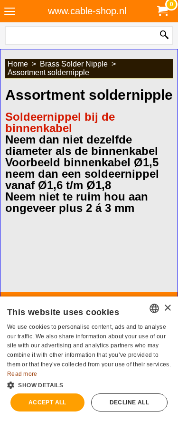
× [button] (167, 308)
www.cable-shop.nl (87, 11)
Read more (22, 374)
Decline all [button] (129, 402)
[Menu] (9, 12)
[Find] (164, 35)
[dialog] (89, 359)
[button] (89, 384)
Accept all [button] (47, 402)
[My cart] (162, 11)
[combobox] (154, 308)
